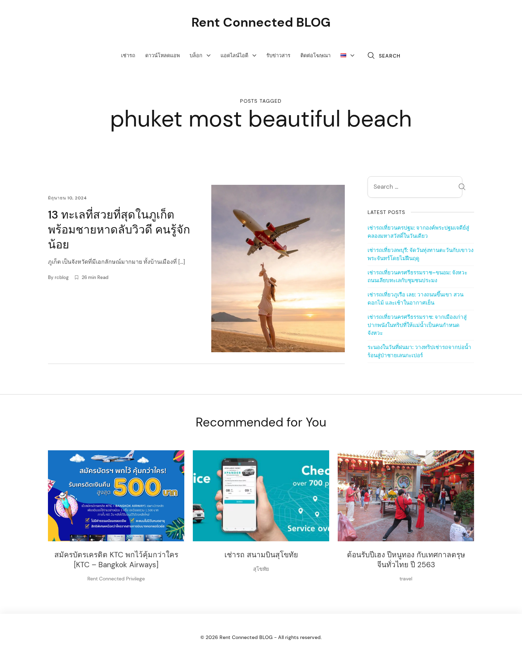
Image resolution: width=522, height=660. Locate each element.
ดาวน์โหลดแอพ (162, 55)
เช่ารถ (128, 55)
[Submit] (462, 187)
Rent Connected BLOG (261, 22)
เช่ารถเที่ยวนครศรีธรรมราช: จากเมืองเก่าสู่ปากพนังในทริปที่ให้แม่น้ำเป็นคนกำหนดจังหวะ (417, 325)
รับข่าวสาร (278, 55)
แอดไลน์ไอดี (234, 55)
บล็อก (196, 55)
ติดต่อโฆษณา (315, 55)
